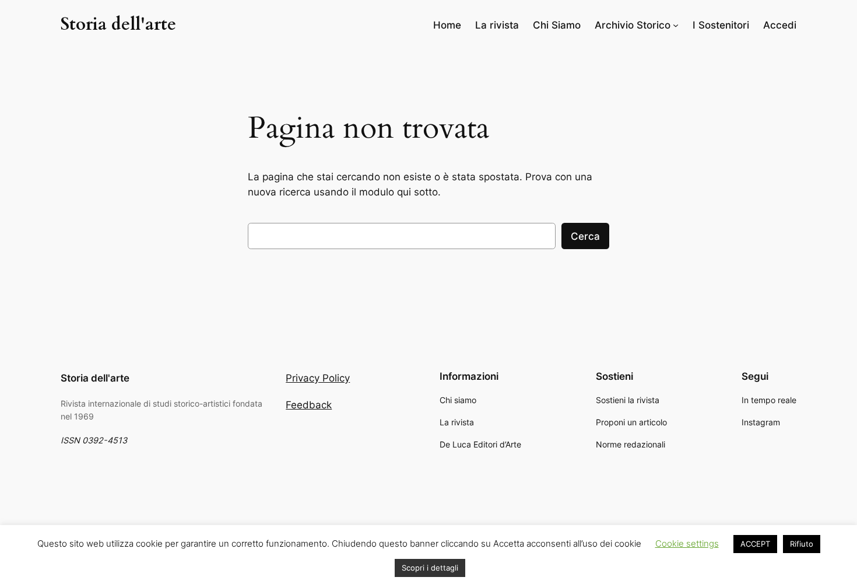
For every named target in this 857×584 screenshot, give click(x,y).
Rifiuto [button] (801, 543)
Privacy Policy (318, 378)
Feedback (309, 405)
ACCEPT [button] (755, 543)
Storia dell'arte (118, 24)
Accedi (779, 25)
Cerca (585, 236)
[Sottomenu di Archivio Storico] (676, 25)
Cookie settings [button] (687, 543)
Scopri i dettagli (430, 567)
